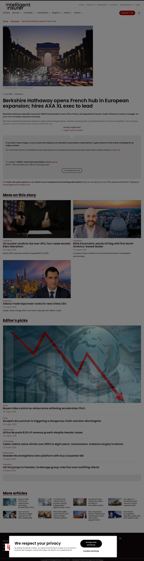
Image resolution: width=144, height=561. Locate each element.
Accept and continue (91, 543)
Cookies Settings (91, 551)
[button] (8, 547)
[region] (63, 546)
